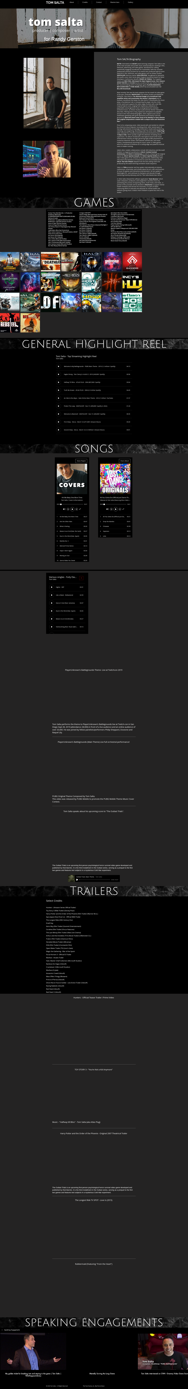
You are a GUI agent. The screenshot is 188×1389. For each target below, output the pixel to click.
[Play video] (93, 1000)
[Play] (77, 855)
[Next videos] (185, 1326)
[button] (11, 1305)
